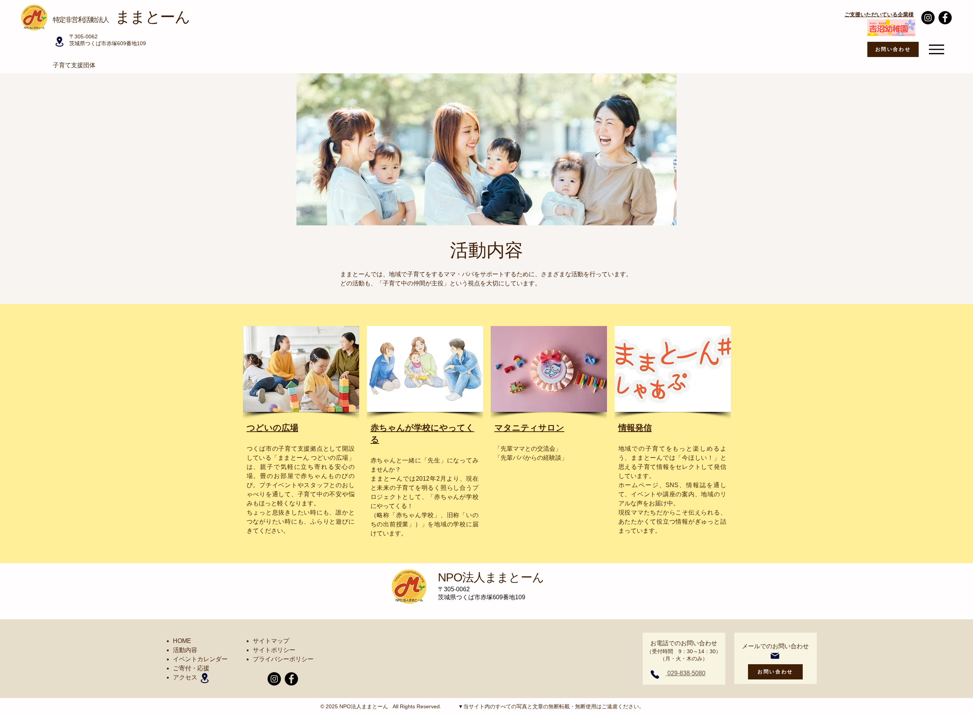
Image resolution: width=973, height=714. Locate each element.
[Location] (59, 41)
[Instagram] (928, 17)
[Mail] (775, 656)
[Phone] (655, 674)
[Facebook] (945, 17)
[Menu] (936, 49)
